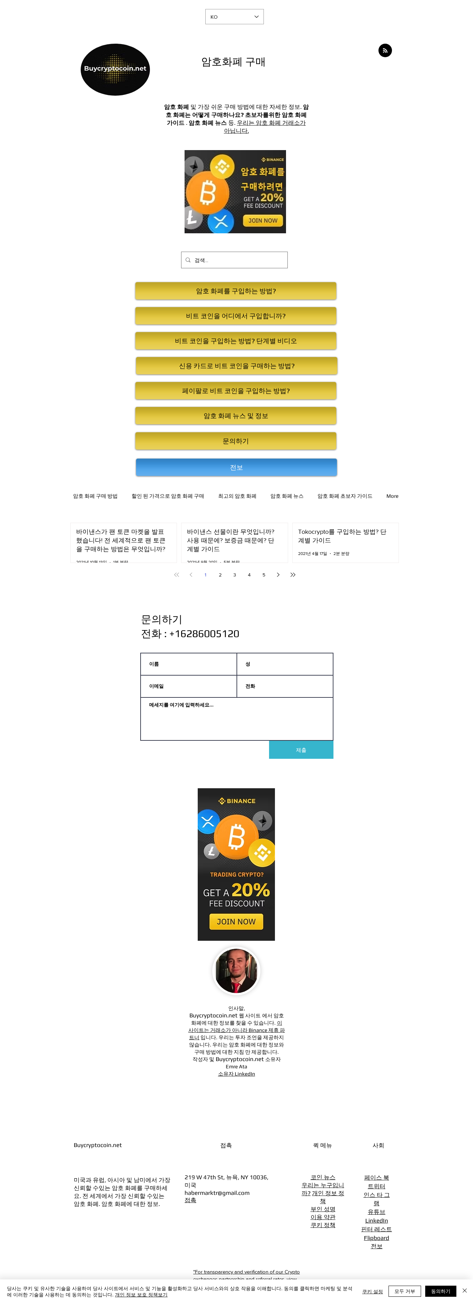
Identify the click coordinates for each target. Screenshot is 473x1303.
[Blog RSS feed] (385, 51)
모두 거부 (404, 1290)
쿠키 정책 (323, 1225)
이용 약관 (323, 1217)
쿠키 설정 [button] (372, 1291)
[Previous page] (191, 574)
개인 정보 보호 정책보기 (141, 1294)
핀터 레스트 (376, 1229)
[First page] (176, 574)
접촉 (190, 1200)
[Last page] (293, 574)
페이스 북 (376, 1177)
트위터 (376, 1186)
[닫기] (465, 1291)
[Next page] (278, 574)
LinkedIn (376, 1220)
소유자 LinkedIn (236, 1074)
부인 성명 (323, 1209)
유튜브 (376, 1211)
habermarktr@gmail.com (217, 1192)
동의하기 (440, 1290)
